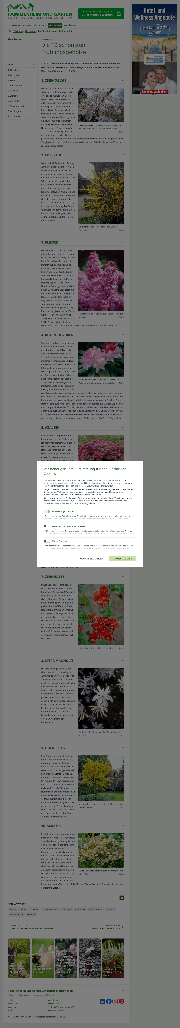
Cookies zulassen (123, 559)
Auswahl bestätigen (91, 559)
